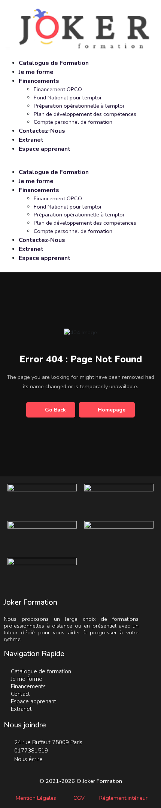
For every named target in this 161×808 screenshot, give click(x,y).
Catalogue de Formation (54, 63)
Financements (39, 81)
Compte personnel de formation (73, 122)
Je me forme (36, 72)
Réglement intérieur (123, 798)
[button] (80, 163)
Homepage (111, 409)
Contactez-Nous (42, 131)
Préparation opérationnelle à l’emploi (79, 106)
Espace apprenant (44, 149)
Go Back (55, 409)
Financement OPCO (58, 89)
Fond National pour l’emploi (67, 97)
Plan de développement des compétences (85, 114)
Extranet (31, 140)
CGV (79, 798)
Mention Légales (36, 798)
